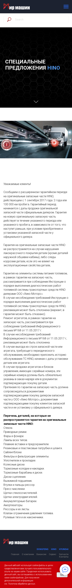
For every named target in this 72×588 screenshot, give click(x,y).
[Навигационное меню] (66, 6)
